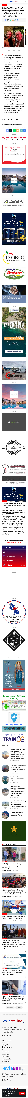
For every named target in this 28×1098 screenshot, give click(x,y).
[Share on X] (8, 20)
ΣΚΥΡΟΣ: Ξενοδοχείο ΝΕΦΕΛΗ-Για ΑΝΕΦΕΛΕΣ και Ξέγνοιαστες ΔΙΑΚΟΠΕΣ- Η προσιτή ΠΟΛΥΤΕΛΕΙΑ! (13, 512)
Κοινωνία (4, 5)
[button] (22, 1093)
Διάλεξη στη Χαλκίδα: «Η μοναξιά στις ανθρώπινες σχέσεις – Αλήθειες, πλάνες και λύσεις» (14, 972)
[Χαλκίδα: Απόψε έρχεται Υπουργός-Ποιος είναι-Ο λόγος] (5, 780)
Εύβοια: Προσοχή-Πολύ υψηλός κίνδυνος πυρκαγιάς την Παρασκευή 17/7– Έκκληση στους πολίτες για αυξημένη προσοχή (18, 767)
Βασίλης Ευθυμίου (16, 120)
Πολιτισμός (4, 887)
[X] (14, 552)
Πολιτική (4, 861)
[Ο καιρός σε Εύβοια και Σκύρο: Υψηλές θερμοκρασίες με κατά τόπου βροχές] (5, 815)
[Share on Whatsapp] (10, 20)
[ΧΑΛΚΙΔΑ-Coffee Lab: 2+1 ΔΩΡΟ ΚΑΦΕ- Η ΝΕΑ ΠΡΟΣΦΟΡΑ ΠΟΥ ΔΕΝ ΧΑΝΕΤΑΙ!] (14, 494)
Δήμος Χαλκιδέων (6, 122)
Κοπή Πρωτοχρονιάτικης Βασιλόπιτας (12, 124)
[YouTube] (7, 1035)
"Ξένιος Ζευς (7, 120)
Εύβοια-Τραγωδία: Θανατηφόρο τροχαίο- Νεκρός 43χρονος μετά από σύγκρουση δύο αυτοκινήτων (14, 533)
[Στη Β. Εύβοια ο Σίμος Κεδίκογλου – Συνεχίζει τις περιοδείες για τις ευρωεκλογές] (14, 854)
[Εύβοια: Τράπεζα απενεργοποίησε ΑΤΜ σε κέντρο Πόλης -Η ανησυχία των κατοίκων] (14, 987)
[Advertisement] (14, 584)
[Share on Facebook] (5, 20)
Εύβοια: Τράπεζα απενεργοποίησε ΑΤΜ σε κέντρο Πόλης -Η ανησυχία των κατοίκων (13, 999)
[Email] (13, 20)
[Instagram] (14, 556)
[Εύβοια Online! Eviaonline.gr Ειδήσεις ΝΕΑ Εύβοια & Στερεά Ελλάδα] (14, 1)
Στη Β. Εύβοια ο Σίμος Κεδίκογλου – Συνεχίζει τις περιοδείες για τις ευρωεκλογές (13, 866)
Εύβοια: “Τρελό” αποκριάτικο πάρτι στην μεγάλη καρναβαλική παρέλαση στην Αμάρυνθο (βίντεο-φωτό (14, 892)
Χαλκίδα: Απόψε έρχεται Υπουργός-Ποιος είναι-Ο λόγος (17, 778)
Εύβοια (13, 122)
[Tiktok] (14, 565)
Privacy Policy (9, 1093)
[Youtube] (14, 561)
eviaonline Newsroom (6, 870)
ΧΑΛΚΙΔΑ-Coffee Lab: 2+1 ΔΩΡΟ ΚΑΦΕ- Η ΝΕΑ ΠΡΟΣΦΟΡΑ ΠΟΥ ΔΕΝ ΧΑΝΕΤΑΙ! (13, 505)
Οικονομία (10, 994)
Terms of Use (6, 1095)
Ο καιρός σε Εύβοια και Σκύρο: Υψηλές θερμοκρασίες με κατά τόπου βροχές (18, 814)
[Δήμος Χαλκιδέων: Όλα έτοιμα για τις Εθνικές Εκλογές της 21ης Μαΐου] (14, 907)
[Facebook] (14, 548)
